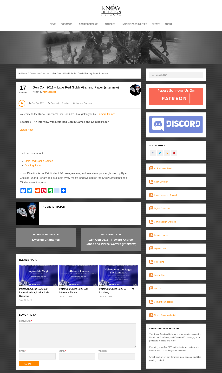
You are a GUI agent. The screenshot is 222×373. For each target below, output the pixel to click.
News (53, 24)
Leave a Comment (84, 103)
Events (156, 24)
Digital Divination (162, 208)
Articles (110, 24)
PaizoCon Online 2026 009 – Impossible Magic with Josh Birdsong (34, 292)
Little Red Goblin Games (39, 161)
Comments (25, 321)
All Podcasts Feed (162, 168)
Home (24, 73)
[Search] (152, 75)
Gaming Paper (33, 165)
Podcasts (66, 24)
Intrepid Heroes (161, 235)
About (168, 24)
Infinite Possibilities (134, 24)
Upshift (157, 288)
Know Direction (161, 182)
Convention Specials (39, 73)
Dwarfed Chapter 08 (46, 239)
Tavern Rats (159, 275)
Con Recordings (88, 24)
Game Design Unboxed (165, 222)
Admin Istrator (49, 92)
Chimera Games (106, 114)
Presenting (159, 262)
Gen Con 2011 (38, 103)
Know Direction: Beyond (165, 195)
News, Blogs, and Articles (166, 315)
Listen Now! (26, 129)
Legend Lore (160, 248)
